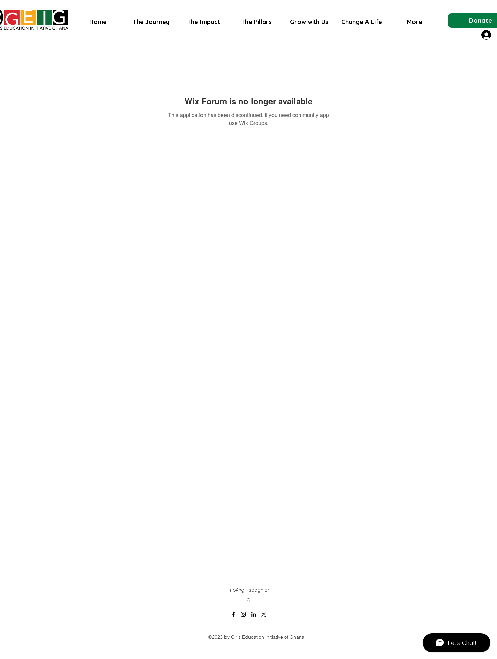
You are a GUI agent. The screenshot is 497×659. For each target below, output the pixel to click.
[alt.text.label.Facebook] (233, 614)
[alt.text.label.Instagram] (243, 614)
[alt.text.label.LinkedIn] (253, 614)
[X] (263, 614)
